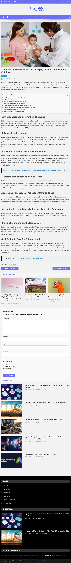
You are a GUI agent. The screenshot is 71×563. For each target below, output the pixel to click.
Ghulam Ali (17, 79)
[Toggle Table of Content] (66, 95)
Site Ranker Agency (42, 405)
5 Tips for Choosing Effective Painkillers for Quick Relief (57, 296)
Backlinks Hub (16, 303)
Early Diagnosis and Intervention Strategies (15, 98)
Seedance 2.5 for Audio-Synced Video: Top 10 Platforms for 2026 (47, 402)
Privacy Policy (7, 496)
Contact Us (7, 489)
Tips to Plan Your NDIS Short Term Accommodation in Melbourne (35, 296)
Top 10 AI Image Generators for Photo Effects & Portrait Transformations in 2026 (44, 438)
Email (5, 344)
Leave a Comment (28, 79)
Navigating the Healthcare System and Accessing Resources (20, 107)
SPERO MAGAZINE (26, 561)
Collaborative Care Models (10, 99)
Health (4, 75)
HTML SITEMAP (8, 503)
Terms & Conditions (9, 499)
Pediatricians (12, 264)
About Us (6, 486)
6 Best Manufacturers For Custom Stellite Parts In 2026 (43, 420)
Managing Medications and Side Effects (14, 103)
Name (5, 336)
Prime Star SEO (51, 301)
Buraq (37, 299)
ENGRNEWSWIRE (41, 390)
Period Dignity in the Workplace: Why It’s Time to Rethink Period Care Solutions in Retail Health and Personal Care (11, 298)
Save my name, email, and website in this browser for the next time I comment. (8, 366)
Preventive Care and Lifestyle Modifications (15, 101)
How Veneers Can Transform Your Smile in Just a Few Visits (62, 268)
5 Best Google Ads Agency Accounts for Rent (40, 454)
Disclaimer (7, 492)
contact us (47, 555)
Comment (6, 318)
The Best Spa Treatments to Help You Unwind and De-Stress (11, 268)
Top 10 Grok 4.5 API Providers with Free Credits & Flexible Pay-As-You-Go (47, 386)
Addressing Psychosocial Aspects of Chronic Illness (17, 105)
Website (5, 352)
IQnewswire (40, 456)
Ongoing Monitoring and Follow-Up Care (14, 109)
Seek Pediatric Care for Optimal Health (14, 111)
